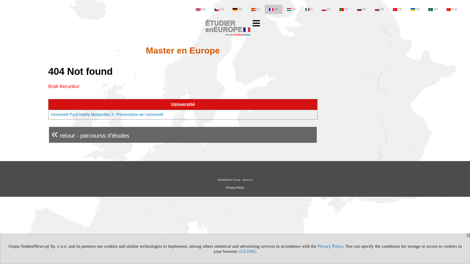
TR (400, 9)
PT (346, 9)
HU (294, 9)
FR (276, 9)
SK (382, 9)
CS (222, 9)
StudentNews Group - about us (235, 179)
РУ (364, 9)
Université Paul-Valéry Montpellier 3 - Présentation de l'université (107, 114)
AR (436, 9)
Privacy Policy (330, 246)
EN (203, 9)
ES (258, 9)
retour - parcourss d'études (90, 133)
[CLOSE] (247, 251)
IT (311, 9)
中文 (455, 9)
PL (329, 9)
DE (240, 9)
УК (418, 9)
